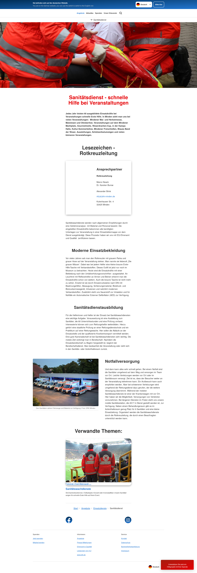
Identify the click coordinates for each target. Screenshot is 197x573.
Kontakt (124, 538)
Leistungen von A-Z (84, 551)
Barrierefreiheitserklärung (130, 546)
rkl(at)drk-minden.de (106, 196)
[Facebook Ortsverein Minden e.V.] (69, 520)
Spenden (98, 13)
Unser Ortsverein (110, 13)
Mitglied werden (38, 542)
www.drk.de (81, 555)
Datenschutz (125, 542)
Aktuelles (89, 13)
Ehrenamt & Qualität (84, 546)
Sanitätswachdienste (78, 489)
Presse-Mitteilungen (84, 542)
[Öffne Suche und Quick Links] (120, 13)
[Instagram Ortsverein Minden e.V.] (128, 520)
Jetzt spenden (38, 538)
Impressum (125, 551)
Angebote (80, 13)
